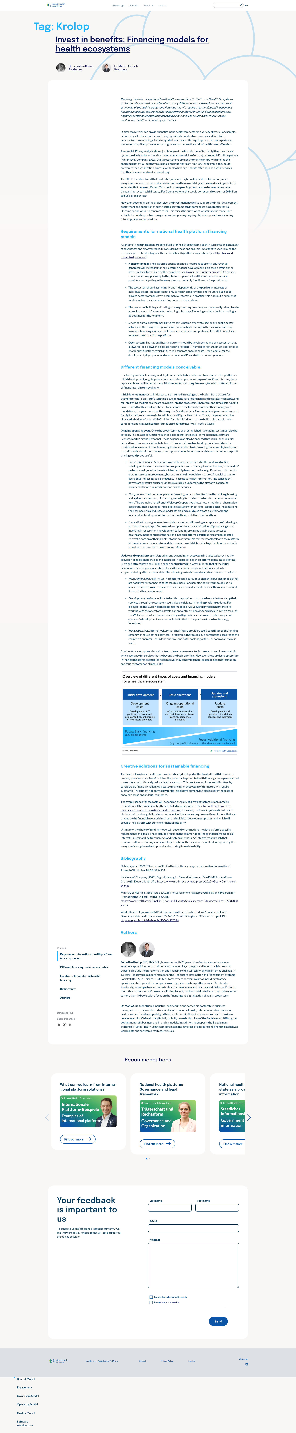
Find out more (74, 1139)
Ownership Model (28, 1396)
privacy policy (172, 1302)
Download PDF (65, 1012)
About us (148, 5)
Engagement (24, 1387)
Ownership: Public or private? (203, 272)
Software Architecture (25, 1423)
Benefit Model (26, 1379)
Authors (65, 997)
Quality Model (26, 1413)
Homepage (118, 5)
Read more (75, 69)
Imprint (191, 1361)
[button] (146, 1158)
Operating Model (27, 1404)
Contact (162, 5)
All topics (134, 5)
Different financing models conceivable (84, 967)
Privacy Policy (167, 1361)
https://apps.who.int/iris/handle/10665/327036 (150, 920)
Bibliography (68, 989)
